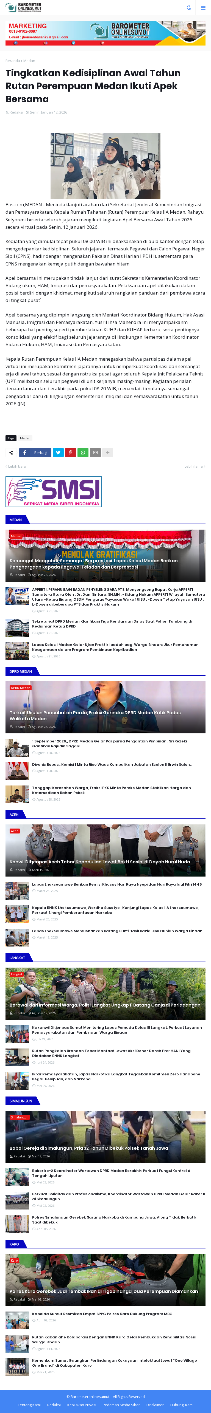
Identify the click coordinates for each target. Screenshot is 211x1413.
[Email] (95, 452)
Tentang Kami (29, 1404)
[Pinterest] (70, 452)
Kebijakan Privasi (81, 1404)
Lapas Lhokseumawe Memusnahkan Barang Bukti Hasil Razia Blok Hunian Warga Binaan (117, 931)
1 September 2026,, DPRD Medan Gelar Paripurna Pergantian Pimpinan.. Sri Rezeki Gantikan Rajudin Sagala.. (109, 744)
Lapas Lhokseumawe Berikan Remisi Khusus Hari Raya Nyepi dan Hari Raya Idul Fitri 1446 (117, 884)
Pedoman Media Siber (121, 1404)
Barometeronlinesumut (90, 1396)
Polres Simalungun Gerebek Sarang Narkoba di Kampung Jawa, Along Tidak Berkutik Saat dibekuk (114, 1220)
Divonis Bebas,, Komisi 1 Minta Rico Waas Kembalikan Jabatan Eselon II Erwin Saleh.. (111, 764)
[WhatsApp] (82, 452)
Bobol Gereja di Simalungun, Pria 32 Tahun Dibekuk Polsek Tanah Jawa (89, 1148)
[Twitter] (58, 452)
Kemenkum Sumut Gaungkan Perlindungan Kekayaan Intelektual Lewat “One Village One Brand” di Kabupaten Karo (114, 1363)
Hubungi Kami (181, 1404)
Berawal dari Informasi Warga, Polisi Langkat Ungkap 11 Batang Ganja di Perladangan (105, 1005)
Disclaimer (155, 1404)
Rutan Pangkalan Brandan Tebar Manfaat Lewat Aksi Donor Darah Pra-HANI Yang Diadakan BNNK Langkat (111, 1053)
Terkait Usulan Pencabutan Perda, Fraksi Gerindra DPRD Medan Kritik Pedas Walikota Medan (95, 716)
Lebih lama (194, 466)
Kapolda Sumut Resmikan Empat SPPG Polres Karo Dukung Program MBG (102, 1314)
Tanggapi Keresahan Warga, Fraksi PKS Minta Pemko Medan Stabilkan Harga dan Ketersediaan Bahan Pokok (111, 790)
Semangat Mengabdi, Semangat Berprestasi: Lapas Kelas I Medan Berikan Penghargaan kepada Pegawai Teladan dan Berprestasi (94, 564)
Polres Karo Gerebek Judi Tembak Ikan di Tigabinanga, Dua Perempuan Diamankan (104, 1291)
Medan (29, 60)
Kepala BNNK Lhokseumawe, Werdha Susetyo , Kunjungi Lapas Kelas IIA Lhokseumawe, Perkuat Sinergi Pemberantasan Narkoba (115, 910)
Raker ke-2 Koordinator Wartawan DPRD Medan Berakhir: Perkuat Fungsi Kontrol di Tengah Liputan (111, 1173)
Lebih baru (17, 466)
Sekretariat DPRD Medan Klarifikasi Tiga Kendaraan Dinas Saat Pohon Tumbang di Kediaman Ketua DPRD (112, 624)
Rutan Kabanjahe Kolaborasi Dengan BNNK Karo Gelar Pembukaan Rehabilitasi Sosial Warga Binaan (115, 1340)
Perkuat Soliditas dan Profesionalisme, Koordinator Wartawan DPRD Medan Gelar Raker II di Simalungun (118, 1197)
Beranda (12, 60)
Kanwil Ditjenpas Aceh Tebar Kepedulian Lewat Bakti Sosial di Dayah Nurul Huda (100, 862)
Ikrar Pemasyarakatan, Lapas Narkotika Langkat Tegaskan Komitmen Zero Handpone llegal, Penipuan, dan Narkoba (116, 1077)
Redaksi (54, 1404)
